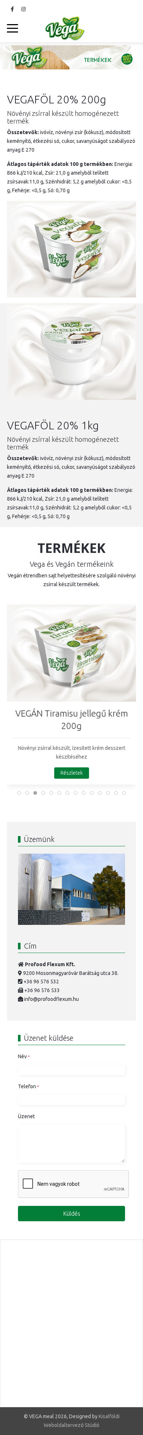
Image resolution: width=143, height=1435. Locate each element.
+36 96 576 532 (41, 981)
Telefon (28, 1086)
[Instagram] (23, 9)
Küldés (71, 1213)
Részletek (71, 773)
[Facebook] (12, 9)
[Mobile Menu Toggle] (12, 28)
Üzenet (26, 1116)
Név (24, 1056)
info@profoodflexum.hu (51, 999)
